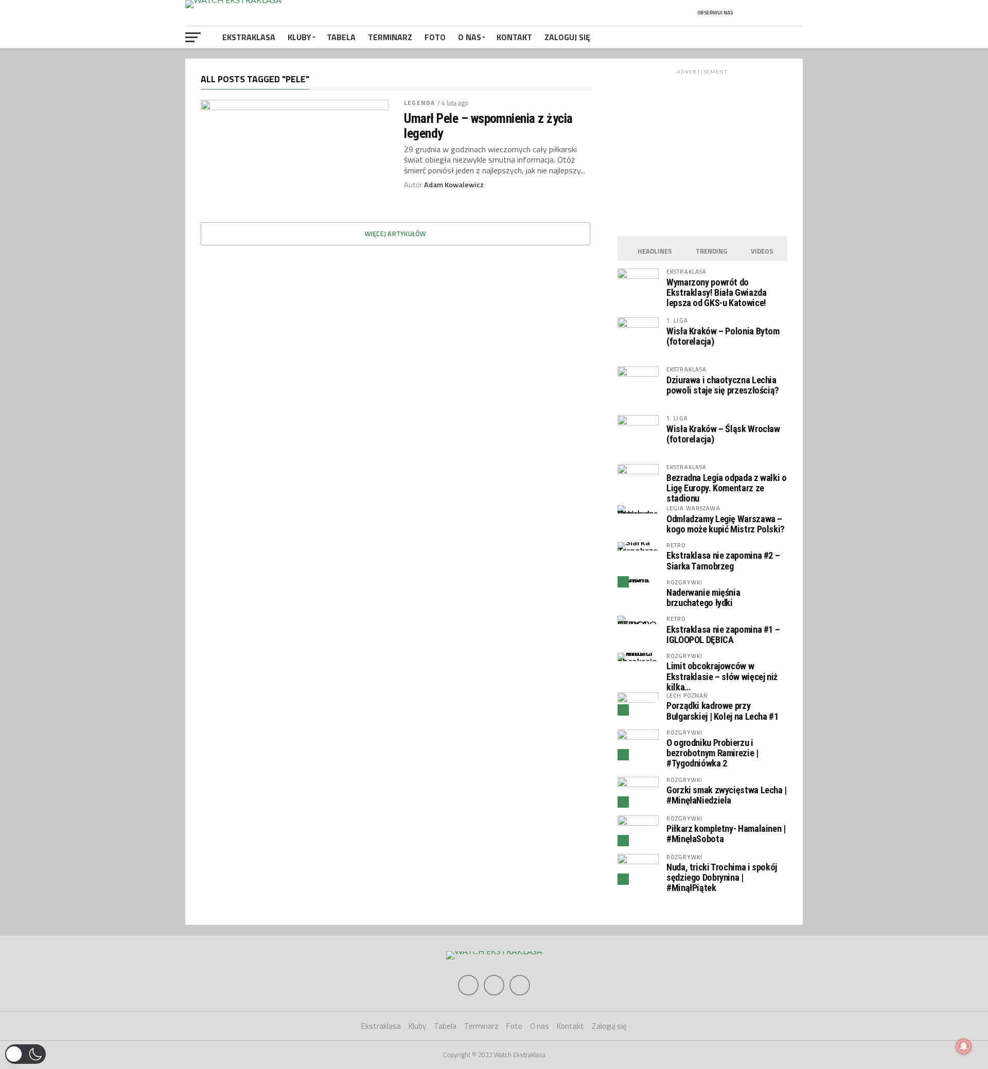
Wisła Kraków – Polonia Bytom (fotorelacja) (723, 336)
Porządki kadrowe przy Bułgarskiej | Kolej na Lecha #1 (722, 710)
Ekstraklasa (248, 37)
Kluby (299, 37)
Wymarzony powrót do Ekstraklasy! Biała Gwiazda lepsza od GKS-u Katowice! (716, 292)
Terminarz (390, 37)
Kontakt (514, 37)
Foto (435, 37)
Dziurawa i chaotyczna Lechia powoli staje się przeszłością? (722, 385)
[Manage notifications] (964, 1046)
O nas (469, 37)
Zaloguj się (567, 37)
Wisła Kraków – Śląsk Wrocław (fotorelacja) (723, 433)
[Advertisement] (702, 150)
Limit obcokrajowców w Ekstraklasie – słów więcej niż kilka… (722, 676)
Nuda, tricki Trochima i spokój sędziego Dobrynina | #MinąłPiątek (721, 877)
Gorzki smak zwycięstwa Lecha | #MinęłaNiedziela (726, 795)
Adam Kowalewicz (454, 184)
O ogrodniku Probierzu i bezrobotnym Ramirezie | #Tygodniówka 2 (712, 753)
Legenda (419, 103)
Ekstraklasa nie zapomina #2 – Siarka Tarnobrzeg (723, 560)
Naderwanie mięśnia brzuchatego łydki (703, 597)
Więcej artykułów (396, 233)
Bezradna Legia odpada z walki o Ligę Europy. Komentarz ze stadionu (726, 488)
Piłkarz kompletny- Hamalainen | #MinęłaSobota (726, 833)
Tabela (341, 37)
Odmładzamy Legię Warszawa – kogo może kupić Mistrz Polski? (725, 523)
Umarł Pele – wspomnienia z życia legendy (488, 125)
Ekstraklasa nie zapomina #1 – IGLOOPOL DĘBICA (723, 634)
